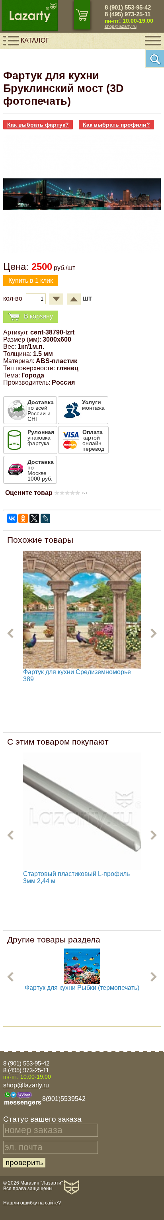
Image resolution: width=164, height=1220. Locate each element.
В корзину (38, 316)
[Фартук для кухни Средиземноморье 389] (82, 610)
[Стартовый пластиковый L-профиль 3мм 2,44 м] (82, 811)
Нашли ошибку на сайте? (32, 1203)
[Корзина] (82, 14)
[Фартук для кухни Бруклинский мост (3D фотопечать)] (82, 251)
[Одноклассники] (23, 518)
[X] (34, 518)
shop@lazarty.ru (121, 26)
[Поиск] (154, 58)
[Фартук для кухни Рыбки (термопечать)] (82, 982)
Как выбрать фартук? (38, 124)
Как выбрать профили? (116, 124)
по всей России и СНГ (40, 410)
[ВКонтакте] (12, 518)
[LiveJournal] (45, 518)
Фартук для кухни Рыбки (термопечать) (82, 987)
